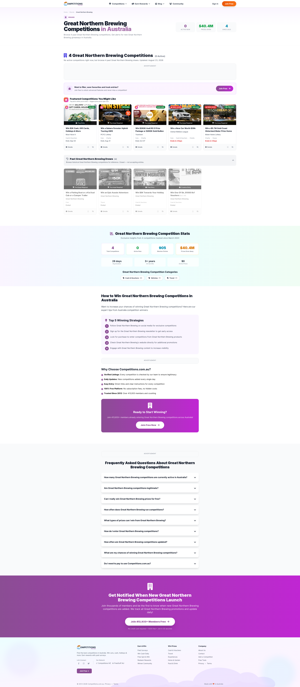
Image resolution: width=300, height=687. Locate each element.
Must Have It (71, 135)
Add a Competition (205, 657)
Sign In (215, 4)
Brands (72, 12)
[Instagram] (84, 664)
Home (66, 12)
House (215, 138)
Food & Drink (173, 663)
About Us (201, 650)
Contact (201, 654)
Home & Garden (174, 660)
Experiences (172, 657)
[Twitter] (88, 664)
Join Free (229, 4)
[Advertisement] (150, 73)
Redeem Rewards (144, 660)
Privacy (201, 663)
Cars (102, 138)
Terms (209, 663)
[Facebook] (79, 664)
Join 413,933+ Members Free (148, 621)
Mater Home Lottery (213, 135)
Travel (103, 202)
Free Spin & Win (144, 657)
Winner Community (145, 663)
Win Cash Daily (143, 654)
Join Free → (84, 671)
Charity (108, 138)
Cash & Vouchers (71, 138)
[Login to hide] (93, 147)
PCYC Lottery (106, 135)
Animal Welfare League (179, 132)
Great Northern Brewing (75, 199)
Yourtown (139, 135)
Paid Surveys (143, 650)
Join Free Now (149, 425)
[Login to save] (88, 147)
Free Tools (202, 660)
